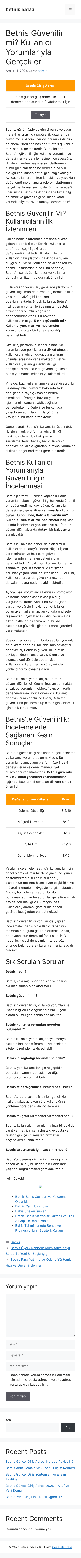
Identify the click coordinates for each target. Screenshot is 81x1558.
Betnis (15, 1242)
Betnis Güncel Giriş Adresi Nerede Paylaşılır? (39, 1461)
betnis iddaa (20, 9)
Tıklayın (40, 115)
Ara (8, 1420)
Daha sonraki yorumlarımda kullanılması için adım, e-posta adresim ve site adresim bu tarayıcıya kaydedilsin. (42, 1379)
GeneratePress (62, 1547)
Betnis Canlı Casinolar (31, 1206)
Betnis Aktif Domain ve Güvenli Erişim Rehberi (40, 1468)
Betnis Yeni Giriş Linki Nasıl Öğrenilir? (34, 1497)
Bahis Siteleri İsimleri (30, 1211)
